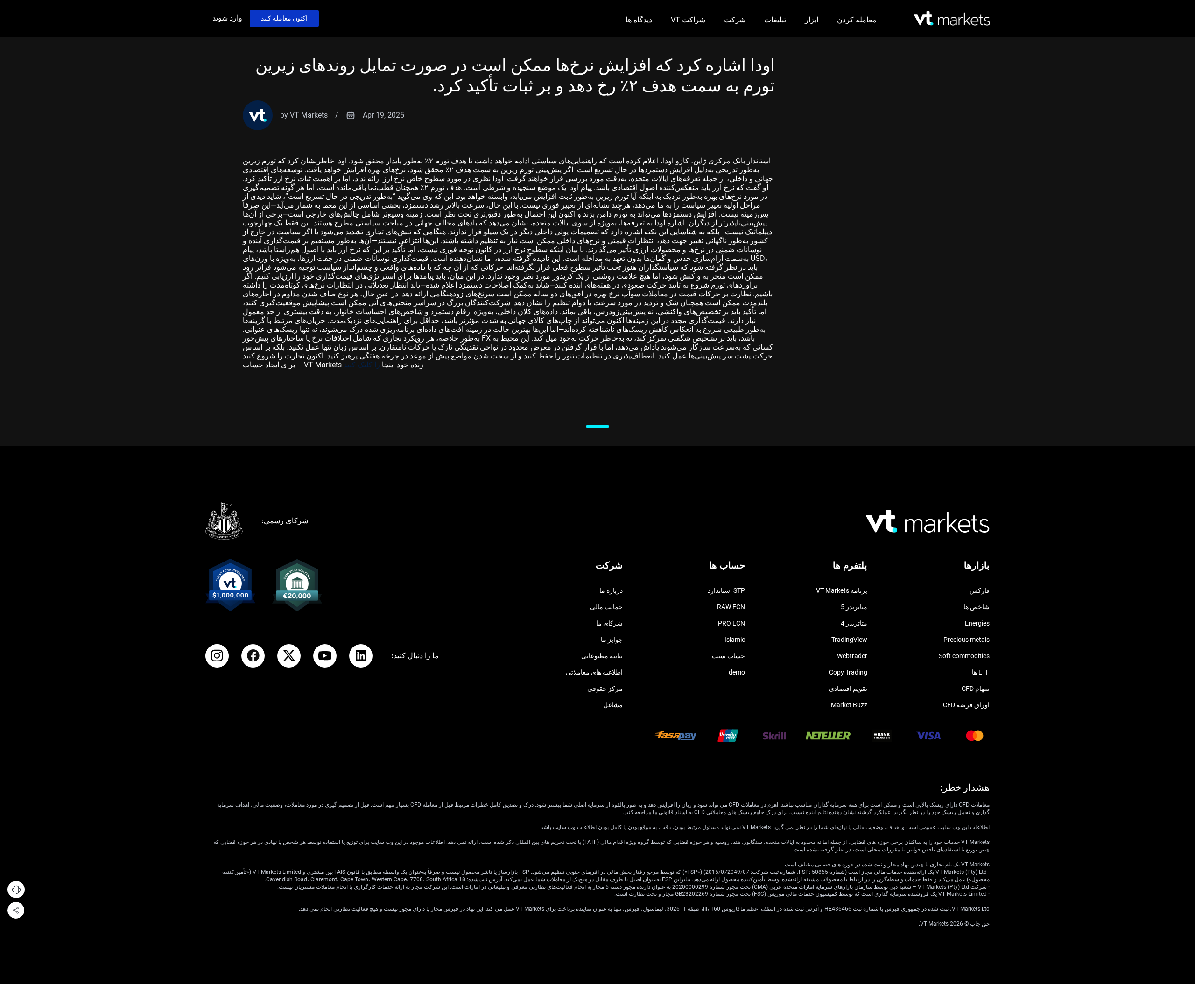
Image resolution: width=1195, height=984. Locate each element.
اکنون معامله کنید (284, 18)
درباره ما (611, 590)
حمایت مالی (606, 607)
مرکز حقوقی (605, 688)
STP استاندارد (726, 590)
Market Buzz (849, 705)
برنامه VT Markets (841, 590)
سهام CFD (976, 688)
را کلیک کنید (363, 364)
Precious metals (966, 639)
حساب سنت (728, 656)
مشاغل (613, 705)
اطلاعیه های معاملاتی (594, 672)
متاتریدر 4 (854, 623)
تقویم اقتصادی (848, 688)
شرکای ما (609, 623)
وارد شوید (227, 18)
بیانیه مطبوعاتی (602, 656)
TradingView (849, 639)
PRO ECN (731, 623)
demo (737, 672)
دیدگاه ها (639, 19)
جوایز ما (612, 639)
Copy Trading (848, 672)
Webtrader (852, 656)
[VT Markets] (952, 18)
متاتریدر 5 (854, 607)
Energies (977, 623)
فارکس (980, 590)
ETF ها (981, 672)
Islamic (734, 639)
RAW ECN (731, 607)
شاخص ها (976, 607)
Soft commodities (964, 656)
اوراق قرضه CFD (966, 705)
